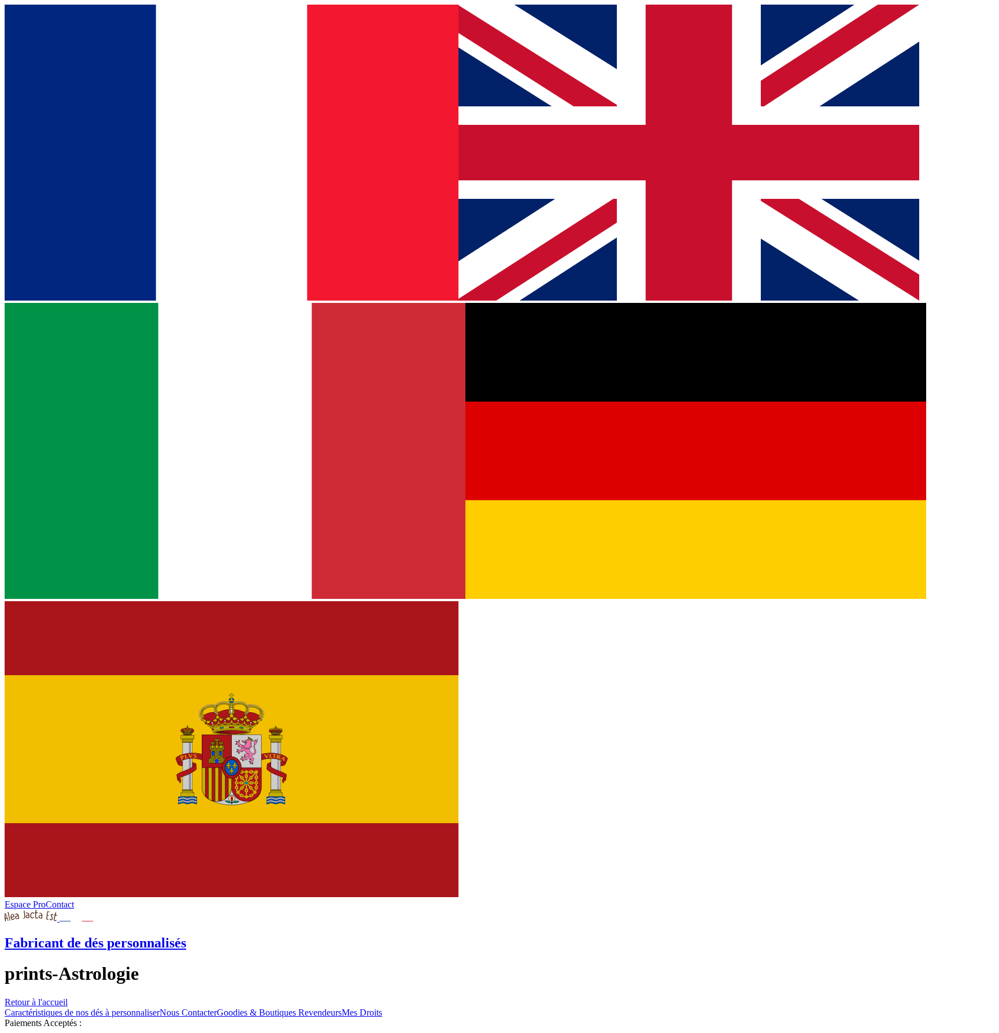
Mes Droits (362, 1012)
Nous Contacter (188, 1012)
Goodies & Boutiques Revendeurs (279, 1012)
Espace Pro (25, 904)
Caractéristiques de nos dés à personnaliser (82, 1012)
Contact (60, 904)
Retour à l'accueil (36, 1002)
